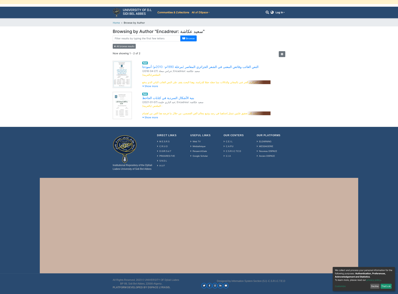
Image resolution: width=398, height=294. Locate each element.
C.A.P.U (229, 146)
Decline (375, 286)
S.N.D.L (163, 161)
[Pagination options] (282, 54)
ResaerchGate (200, 151)
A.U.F (162, 165)
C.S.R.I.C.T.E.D (233, 151)
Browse (190, 38)
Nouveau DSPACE (268, 151)
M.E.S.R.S (164, 141)
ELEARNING (265, 141)
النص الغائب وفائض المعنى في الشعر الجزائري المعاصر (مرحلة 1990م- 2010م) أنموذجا (200, 67)
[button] (272, 12)
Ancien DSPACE (267, 156)
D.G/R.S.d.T (165, 151)
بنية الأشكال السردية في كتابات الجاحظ (168, 98)
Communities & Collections (173, 12)
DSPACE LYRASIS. (159, 287)
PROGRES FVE (167, 156)
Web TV (197, 141)
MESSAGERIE (266, 146)
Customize (340, 286)
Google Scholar (200, 156)
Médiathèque (199, 146)
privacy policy (373, 280)
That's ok (386, 286)
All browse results (125, 46)
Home (116, 22)
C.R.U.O (163, 146)
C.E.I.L (229, 141)
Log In (279, 12)
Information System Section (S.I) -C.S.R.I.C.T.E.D (258, 281)
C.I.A (228, 156)
